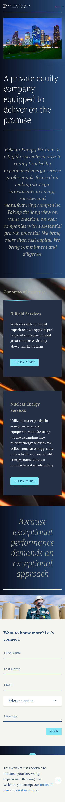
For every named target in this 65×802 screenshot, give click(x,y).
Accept (58, 780)
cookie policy (26, 790)
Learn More (24, 362)
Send (54, 731)
